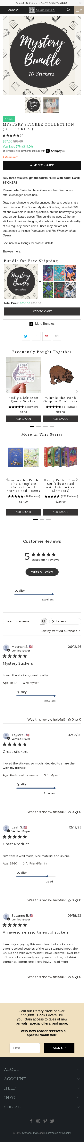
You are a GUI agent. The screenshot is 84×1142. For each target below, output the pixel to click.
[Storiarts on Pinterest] (45, 1121)
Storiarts (27, 1132)
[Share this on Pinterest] (46, 336)
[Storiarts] (42, 10)
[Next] (78, 56)
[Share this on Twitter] (26, 336)
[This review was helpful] (69, 719)
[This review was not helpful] (76, 719)
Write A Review (42, 571)
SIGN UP (59, 1048)
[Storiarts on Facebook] (31, 1121)
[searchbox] (21, 621)
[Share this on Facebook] (36, 336)
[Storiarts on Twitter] (52, 1121)
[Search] (68, 10)
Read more (60, 962)
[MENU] (2, 10)
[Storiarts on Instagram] (38, 1121)
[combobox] (61, 631)
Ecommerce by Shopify (57, 1132)
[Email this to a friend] (57, 336)
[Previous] (6, 56)
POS (36, 1132)
